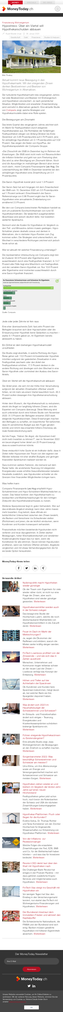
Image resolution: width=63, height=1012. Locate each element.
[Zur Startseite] (17, 8)
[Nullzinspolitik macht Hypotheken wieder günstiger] (11, 586)
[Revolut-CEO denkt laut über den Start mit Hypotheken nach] (11, 867)
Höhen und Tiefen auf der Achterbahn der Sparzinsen (37, 682)
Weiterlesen (39, 601)
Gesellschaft (15, 37)
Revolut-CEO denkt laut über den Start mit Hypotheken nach (40, 864)
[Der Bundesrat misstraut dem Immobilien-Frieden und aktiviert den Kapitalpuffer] (11, 915)
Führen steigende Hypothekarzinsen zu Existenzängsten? (41, 736)
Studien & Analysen (51, 37)
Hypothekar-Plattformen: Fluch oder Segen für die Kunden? (41, 815)
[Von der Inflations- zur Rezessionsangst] (11, 842)
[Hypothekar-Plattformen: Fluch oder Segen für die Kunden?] (11, 818)
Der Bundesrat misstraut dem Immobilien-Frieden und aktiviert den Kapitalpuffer (42, 915)
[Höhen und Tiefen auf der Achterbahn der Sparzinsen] (11, 684)
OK (31, 1007)
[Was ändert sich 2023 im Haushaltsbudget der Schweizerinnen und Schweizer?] (11, 708)
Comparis (11, 110)
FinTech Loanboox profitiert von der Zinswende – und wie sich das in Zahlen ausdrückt (41, 656)
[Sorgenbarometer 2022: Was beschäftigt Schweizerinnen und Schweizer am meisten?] (11, 760)
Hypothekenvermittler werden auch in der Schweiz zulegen (41, 608)
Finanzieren (36, 37)
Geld (26, 37)
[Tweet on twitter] (27, 568)
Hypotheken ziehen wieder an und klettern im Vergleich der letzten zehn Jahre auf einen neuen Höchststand (42, 788)
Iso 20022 (47, 2)
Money (15, 2)
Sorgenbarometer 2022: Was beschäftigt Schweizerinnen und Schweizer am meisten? (39, 759)
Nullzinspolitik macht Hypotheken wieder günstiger (40, 584)
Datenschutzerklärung (17, 1001)
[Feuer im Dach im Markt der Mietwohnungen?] (11, 635)
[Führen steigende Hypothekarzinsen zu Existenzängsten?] (11, 739)
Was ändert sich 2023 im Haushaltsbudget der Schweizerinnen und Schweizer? (40, 707)
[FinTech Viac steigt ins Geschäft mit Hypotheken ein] (11, 891)
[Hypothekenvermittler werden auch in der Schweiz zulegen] (11, 611)
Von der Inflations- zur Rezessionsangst (34, 840)
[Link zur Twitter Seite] (29, 986)
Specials (31, 2)
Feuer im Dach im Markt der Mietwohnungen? (37, 633)
